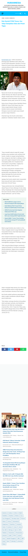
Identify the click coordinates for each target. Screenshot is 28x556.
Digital (20, 512)
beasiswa (4, 512)
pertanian (4, 535)
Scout (3, 538)
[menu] (2, 13)
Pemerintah (11, 532)
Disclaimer (4, 552)
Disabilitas (4, 515)
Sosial (3, 541)
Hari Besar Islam (15, 518)
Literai (15, 527)
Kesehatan (12, 524)
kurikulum (9, 527)
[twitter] (11, 349)
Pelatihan (4, 532)
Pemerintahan (19, 532)
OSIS (20, 529)
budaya (10, 512)
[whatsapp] (23, 349)
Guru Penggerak (6, 518)
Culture (15, 512)
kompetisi (19, 524)
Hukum (4, 521)
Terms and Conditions (13, 552)
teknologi (13, 541)
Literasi (20, 527)
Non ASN (4, 529)
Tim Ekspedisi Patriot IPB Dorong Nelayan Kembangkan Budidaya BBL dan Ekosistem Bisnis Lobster (14, 464)
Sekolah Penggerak (11, 538)
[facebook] (5, 349)
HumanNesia (14, 3)
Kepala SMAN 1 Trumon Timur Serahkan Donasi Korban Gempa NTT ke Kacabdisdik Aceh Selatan (15, 220)
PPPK (14, 535)
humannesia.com (6, 59)
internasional (16, 521)
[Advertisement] (14, 43)
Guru (22, 515)
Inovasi (9, 521)
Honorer (23, 518)
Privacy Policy (23, 552)
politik (10, 535)
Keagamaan (5, 524)
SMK (23, 538)
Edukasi (17, 515)
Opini (15, 529)
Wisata (4, 544)
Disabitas (11, 515)
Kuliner (4, 527)
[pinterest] (17, 349)
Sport (8, 541)
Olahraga (10, 529)
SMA (19, 538)
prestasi (19, 535)
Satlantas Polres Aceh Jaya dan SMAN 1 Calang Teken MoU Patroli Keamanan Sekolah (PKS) (14, 431)
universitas (19, 541)
